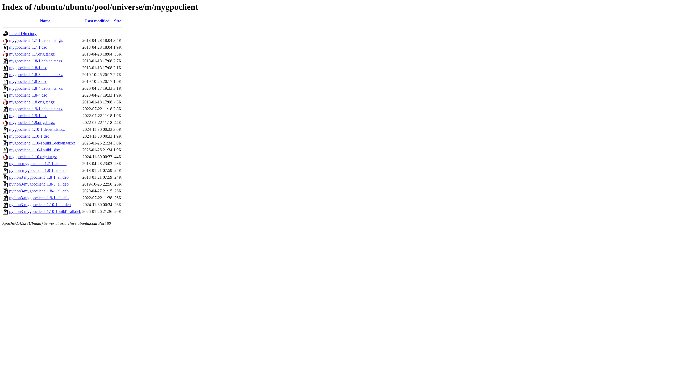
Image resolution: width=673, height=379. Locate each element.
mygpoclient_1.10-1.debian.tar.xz (37, 129)
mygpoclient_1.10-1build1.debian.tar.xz (42, 143)
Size (117, 21)
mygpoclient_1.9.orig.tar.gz (32, 122)
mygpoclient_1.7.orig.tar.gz (32, 54)
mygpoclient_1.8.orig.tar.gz (32, 102)
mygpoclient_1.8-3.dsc (28, 81)
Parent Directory (23, 33)
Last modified (97, 21)
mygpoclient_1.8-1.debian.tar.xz (36, 61)
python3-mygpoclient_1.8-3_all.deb (39, 184)
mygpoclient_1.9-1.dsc (28, 115)
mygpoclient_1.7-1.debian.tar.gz (36, 40)
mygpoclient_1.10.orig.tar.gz (33, 156)
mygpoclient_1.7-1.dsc (28, 47)
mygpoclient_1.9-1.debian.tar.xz (36, 109)
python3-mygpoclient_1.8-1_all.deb (39, 177)
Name (45, 21)
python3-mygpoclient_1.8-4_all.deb (39, 191)
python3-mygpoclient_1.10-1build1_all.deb (45, 211)
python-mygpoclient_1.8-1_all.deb (38, 170)
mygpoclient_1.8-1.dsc (28, 68)
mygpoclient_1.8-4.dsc (28, 95)
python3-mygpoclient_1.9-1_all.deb (39, 198)
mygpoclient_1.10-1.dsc (29, 136)
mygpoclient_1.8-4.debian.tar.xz (36, 88)
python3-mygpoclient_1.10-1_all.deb (40, 204)
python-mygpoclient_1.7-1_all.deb (38, 163)
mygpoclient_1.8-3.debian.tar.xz (36, 74)
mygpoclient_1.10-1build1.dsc (34, 150)
